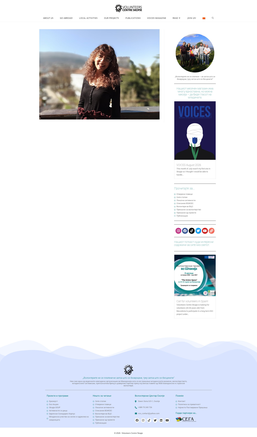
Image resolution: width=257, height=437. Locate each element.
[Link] (212, 231)
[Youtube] (205, 231)
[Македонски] (204, 18)
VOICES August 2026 (189, 164)
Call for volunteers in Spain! (192, 301)
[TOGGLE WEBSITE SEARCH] (213, 18)
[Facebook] (185, 231)
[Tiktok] (192, 231)
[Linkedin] (161, 420)
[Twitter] (198, 231)
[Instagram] (178, 231)
